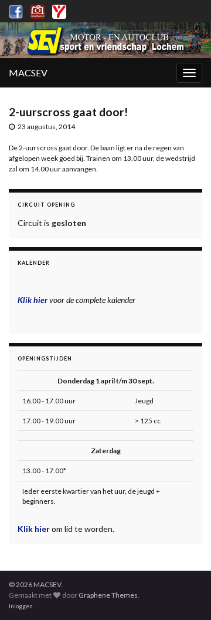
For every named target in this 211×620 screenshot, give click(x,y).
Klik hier (35, 529)
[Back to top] (184, 593)
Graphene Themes (108, 595)
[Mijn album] (37, 9)
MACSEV (28, 72)
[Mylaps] (59, 9)
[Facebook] (16, 9)
